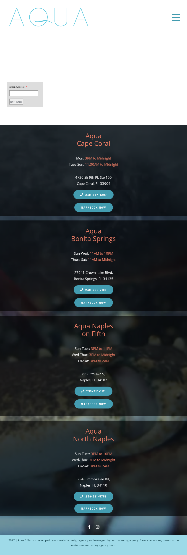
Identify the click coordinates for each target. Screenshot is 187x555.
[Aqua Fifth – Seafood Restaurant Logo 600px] (48, 6)
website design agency (73, 540)
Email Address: (17, 86)
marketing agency (127, 540)
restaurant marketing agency (89, 545)
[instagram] (97, 527)
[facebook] (89, 527)
